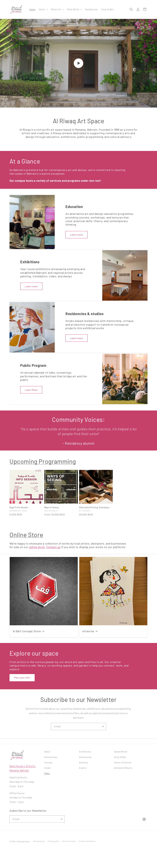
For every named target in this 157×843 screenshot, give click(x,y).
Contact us (53, 547)
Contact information (87, 841)
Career (47, 768)
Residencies (85, 757)
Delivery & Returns (123, 768)
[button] (43, 9)
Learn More (31, 389)
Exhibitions (85, 751)
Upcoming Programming (43, 461)
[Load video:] (78, 63)
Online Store (26, 534)
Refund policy (39, 841)
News (47, 773)
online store (37, 547)
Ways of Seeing (51, 507)
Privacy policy (53, 841)
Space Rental (120, 751)
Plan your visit (22, 677)
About (47, 751)
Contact (48, 762)
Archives (83, 762)
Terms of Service (122, 762)
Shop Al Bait (120, 757)
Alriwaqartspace (23, 841)
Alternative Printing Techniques (94, 507)
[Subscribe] (102, 726)
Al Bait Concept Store (27, 631)
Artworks (88, 631)
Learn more (76, 234)
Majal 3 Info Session (19, 507)
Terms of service (69, 841)
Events (82, 768)
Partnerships (50, 757)
